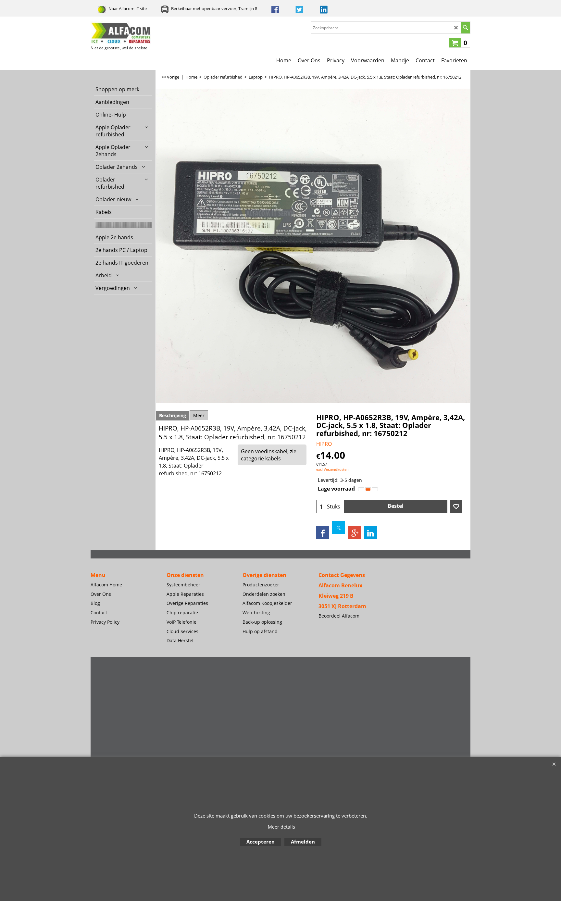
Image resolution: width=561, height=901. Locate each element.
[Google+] (354, 532)
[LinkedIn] (370, 532)
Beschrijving (172, 415)
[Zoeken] (465, 27)
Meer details (281, 827)
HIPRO (324, 443)
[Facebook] (322, 532)
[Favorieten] (456, 506)
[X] (338, 527)
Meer (199, 415)
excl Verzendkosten (332, 469)
